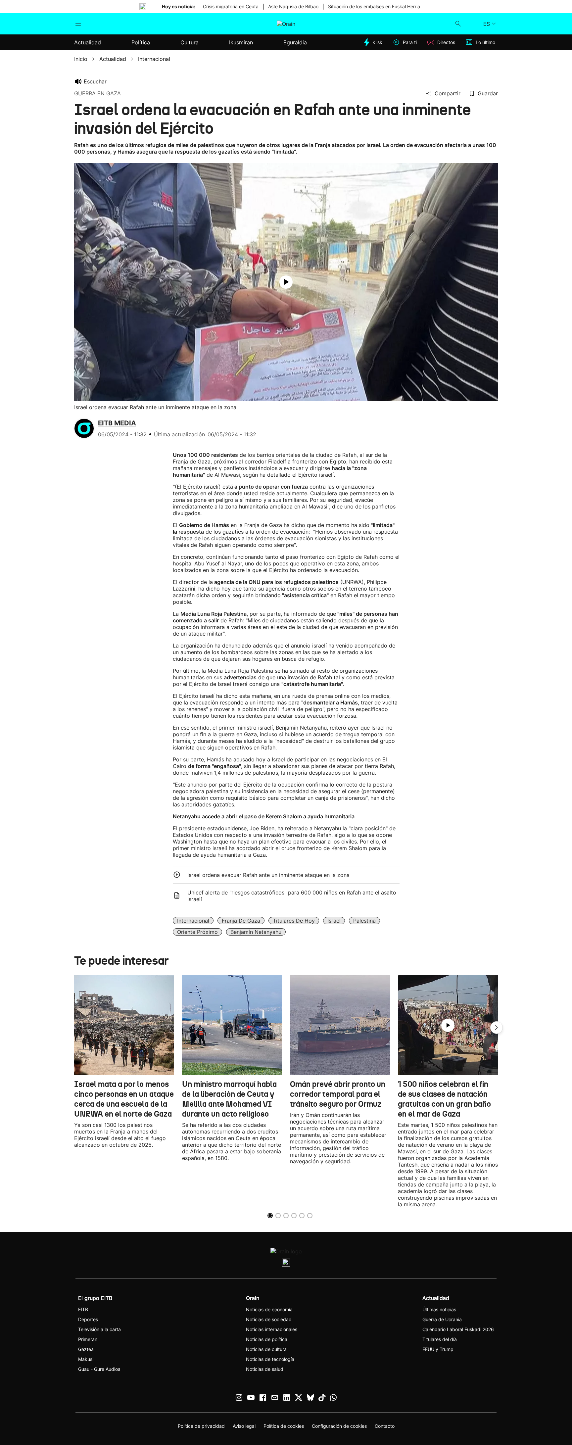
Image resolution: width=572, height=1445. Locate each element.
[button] (496, 1027)
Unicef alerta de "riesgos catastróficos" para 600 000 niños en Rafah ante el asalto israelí (291, 895)
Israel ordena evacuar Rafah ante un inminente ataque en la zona (268, 875)
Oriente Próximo (197, 932)
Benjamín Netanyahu (255, 932)
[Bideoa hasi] (286, 282)
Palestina (364, 920)
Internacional (193, 920)
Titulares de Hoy (294, 920)
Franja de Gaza (241, 920)
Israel (334, 920)
